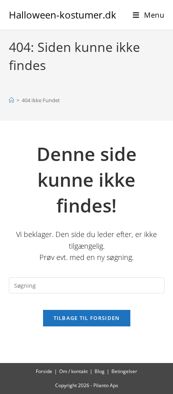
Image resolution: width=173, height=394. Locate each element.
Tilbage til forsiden (87, 318)
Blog (100, 371)
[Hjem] (11, 100)
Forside (44, 371)
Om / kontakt (73, 371)
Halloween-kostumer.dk (62, 14)
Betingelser (124, 371)
